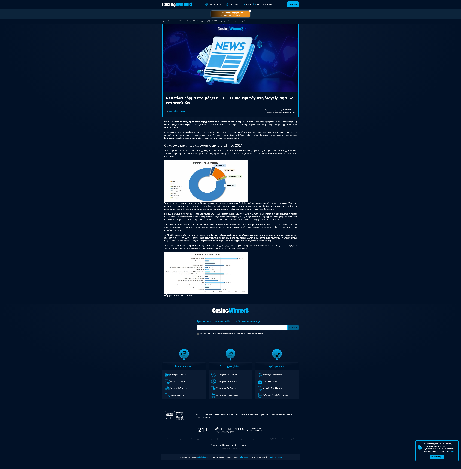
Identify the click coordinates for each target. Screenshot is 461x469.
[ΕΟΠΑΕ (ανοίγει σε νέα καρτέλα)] (239, 430)
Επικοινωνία (244, 445)
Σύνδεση (293, 4)
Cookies (451, 451)
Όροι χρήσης (216, 445)
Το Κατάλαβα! (437, 457)
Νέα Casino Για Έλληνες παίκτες (180, 21)
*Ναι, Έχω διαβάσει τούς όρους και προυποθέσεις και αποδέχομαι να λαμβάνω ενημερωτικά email (232, 334)
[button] (230, 14)
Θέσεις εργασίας (230, 445)
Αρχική (164, 21)
